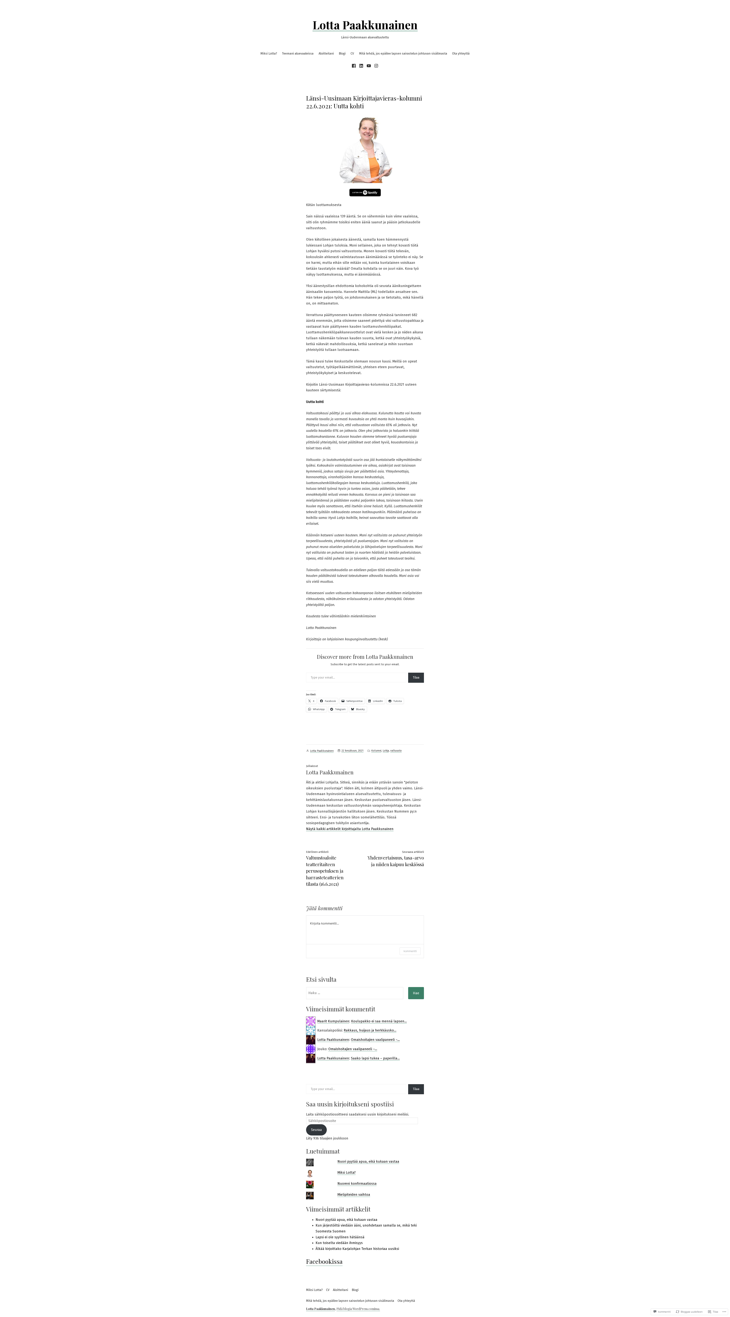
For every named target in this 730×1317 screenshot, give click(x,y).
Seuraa (316, 1130)
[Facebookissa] (354, 66)
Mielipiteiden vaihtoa (353, 1195)
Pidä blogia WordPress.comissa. (358, 1309)
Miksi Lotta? (268, 53)
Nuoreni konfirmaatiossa (357, 1183)
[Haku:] (354, 993)
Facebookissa (324, 1261)
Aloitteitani (326, 53)
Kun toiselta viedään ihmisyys (339, 1243)
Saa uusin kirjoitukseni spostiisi (350, 1104)
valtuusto (396, 750)
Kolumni (376, 750)
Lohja (386, 750)
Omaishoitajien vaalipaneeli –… (375, 1040)
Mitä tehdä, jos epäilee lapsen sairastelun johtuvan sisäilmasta (403, 53)
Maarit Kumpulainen (333, 1021)
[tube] (368, 66)
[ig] (375, 66)
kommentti (410, 951)
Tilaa (416, 677)
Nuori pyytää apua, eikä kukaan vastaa (368, 1161)
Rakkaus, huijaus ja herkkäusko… (370, 1030)
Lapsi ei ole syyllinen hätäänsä (340, 1237)
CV (352, 53)
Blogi (342, 53)
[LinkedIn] (361, 66)
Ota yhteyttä (461, 53)
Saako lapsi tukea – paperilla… (375, 1058)
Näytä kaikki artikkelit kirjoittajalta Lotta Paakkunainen (350, 829)
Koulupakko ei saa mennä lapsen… (379, 1021)
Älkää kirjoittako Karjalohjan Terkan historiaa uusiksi (357, 1249)
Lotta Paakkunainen (365, 24)
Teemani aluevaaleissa (297, 53)
